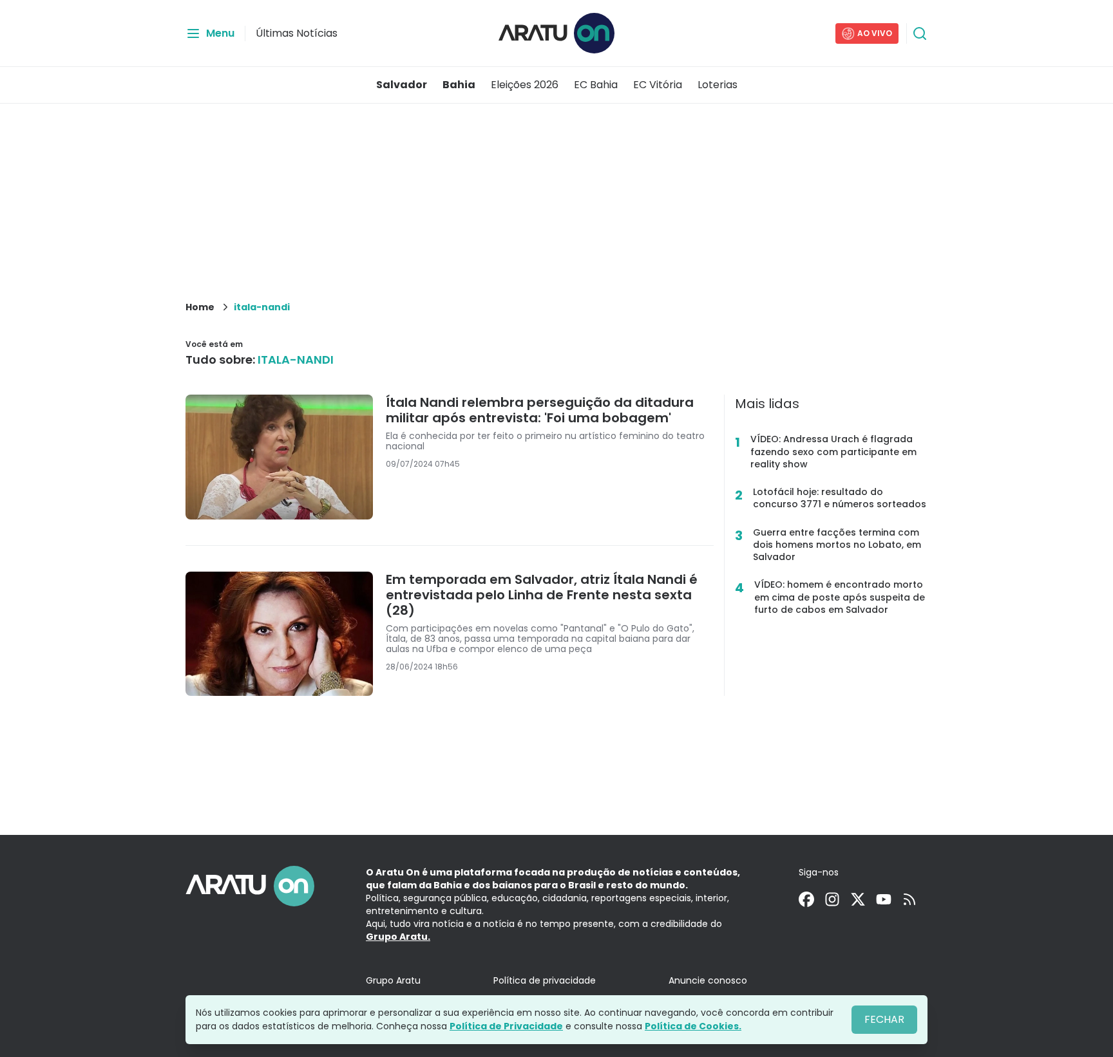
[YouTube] (883, 899)
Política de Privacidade (506, 1026)
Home (200, 307)
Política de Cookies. (693, 1026)
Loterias (717, 84)
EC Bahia (596, 84)
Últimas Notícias (297, 33)
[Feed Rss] (909, 899)
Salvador (401, 84)
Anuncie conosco (708, 980)
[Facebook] (806, 899)
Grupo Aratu (393, 980)
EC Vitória (657, 84)
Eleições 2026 (524, 84)
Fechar (884, 1019)
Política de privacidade (544, 980)
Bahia (458, 84)
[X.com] (858, 899)
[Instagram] (832, 899)
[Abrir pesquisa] (920, 33)
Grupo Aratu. (398, 936)
